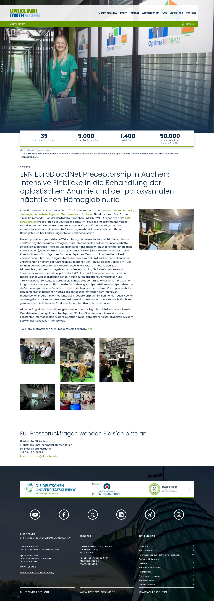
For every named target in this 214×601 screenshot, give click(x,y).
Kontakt (190, 13)
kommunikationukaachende (38, 456)
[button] (24, 489)
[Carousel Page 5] (2, 71)
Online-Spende (28, 566)
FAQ (164, 13)
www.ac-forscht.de (153, 592)
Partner (134, 13)
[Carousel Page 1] (2, 62)
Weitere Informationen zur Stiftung (37, 572)
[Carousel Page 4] (2, 69)
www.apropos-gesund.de (97, 592)
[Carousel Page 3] (2, 66)
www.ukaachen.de (89, 564)
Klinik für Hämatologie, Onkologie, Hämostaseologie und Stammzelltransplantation (77, 212)
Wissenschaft (150, 13)
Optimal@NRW (107, 13)
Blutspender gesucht (34, 592)
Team (123, 13)
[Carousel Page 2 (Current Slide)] (2, 64)
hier (89, 329)
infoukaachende (89, 561)
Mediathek (176, 13)
